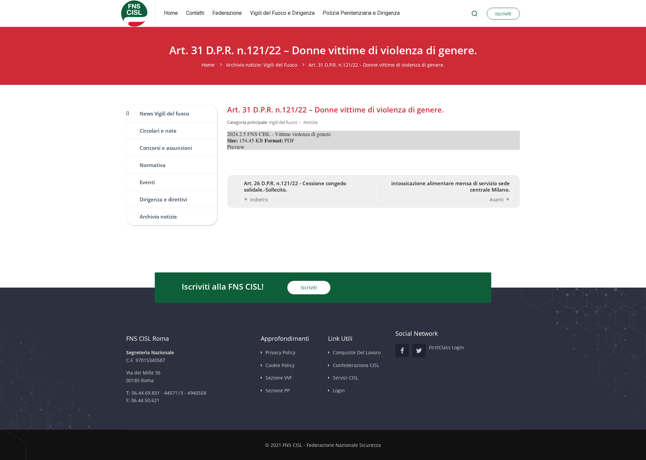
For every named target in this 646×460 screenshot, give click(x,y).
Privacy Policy (280, 352)
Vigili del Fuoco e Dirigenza (282, 13)
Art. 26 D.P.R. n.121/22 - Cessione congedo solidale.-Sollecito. (295, 186)
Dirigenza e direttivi (163, 199)
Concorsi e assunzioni (166, 147)
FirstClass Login (446, 347)
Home (171, 13)
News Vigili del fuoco (164, 113)
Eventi (147, 182)
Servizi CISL (345, 377)
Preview (236, 146)
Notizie (310, 122)
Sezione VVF (278, 377)
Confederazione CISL (356, 365)
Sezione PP (277, 390)
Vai (474, 14)
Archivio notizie (158, 216)
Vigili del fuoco (283, 122)
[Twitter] (419, 350)
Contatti (195, 13)
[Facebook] (402, 350)
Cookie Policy (279, 365)
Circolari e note (158, 130)
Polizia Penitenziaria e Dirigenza (361, 13)
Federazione (227, 13)
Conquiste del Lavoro (357, 352)
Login (339, 390)
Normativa (153, 165)
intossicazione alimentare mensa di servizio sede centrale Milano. (450, 186)
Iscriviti (503, 13)
